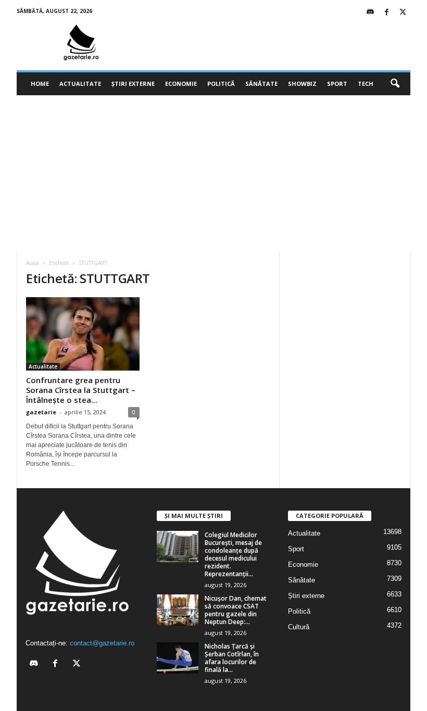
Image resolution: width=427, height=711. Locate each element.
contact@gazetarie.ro (102, 643)
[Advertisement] (213, 173)
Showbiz (302, 83)
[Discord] (370, 12)
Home (40, 83)
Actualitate (80, 83)
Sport (337, 83)
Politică (221, 83)
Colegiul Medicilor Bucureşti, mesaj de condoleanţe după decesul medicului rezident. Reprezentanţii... (233, 554)
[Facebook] (386, 12)
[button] (394, 83)
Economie (181, 83)
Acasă (32, 262)
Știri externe (133, 83)
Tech (365, 83)
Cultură (298, 627)
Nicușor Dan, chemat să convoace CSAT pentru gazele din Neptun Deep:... (236, 610)
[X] (402, 12)
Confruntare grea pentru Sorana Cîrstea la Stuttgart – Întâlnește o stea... (80, 390)
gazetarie (41, 412)
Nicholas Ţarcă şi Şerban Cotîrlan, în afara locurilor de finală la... (232, 658)
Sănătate (261, 83)
